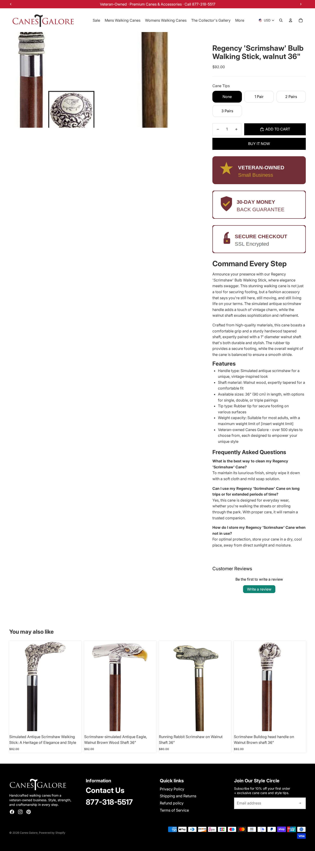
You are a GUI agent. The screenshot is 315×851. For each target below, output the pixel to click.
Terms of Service (174, 810)
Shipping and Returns (178, 796)
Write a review (259, 589)
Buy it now (259, 143)
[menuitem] (240, 20)
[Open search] (281, 20)
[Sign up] (300, 803)
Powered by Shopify (52, 832)
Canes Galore (29, 832)
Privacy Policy (172, 789)
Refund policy (172, 803)
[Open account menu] (290, 20)
